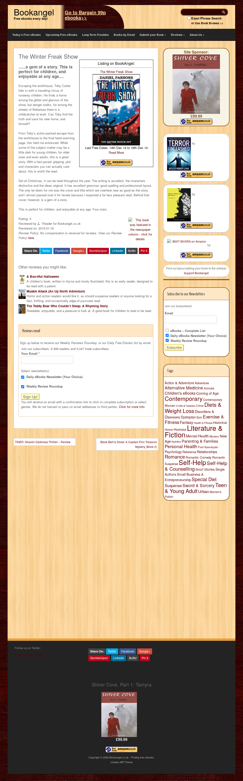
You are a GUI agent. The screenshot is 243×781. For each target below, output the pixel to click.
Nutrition (176, 441)
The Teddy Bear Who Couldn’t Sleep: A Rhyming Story (67, 306)
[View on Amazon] (196, 176)
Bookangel (34, 12)
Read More (116, 152)
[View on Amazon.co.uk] (116, 164)
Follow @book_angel (28, 655)
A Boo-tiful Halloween (43, 276)
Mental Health (197, 435)
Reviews (178, 35)
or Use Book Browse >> (207, 23)
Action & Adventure (179, 382)
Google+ (78, 251)
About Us (197, 35)
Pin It (144, 251)
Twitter (46, 251)
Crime (200, 405)
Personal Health (181, 446)
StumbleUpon (98, 251)
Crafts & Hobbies (185, 405)
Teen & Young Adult (196, 487)
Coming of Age (207, 393)
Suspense (173, 485)
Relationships (207, 451)
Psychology (173, 451)
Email (169, 313)
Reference (189, 452)
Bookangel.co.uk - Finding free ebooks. (131, 757)
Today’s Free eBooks (26, 35)
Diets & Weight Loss (193, 407)
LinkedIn (117, 251)
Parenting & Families (200, 441)
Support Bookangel (196, 273)
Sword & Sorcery (198, 485)
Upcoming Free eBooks (61, 35)
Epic (199, 417)
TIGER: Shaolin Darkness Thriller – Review (42, 442)
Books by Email (124, 35)
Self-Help (192, 462)
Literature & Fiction (194, 431)
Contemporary (183, 398)
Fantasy (186, 422)
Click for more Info (132, 406)
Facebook (61, 251)
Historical (220, 422)
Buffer (132, 251)
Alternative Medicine (184, 388)
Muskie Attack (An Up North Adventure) (56, 291)
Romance (175, 456)
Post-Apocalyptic (208, 447)
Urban (203, 491)
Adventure (202, 383)
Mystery (214, 436)
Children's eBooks (180, 393)
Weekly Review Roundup (44, 386)
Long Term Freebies (95, 35)
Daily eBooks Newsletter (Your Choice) (54, 376)
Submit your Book (153, 35)
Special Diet (204, 479)
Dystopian (188, 416)
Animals (209, 388)
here (31, 237)
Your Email (30, 353)
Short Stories (205, 469)
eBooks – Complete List (187, 330)
